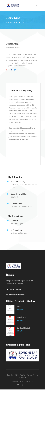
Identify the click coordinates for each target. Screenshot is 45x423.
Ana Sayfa (9, 22)
